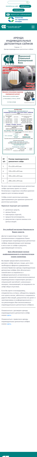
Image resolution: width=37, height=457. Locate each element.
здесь (9, 315)
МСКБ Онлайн (18, 10)
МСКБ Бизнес (25, 6)
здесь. (9, 324)
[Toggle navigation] (33, 26)
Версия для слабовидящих (20, 14)
